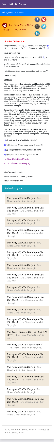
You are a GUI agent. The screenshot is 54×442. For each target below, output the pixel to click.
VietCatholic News (14, 4)
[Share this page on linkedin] (37, 33)
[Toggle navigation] (48, 4)
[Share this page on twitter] (44, 26)
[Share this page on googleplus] (37, 26)
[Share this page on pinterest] (44, 19)
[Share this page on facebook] (37, 19)
